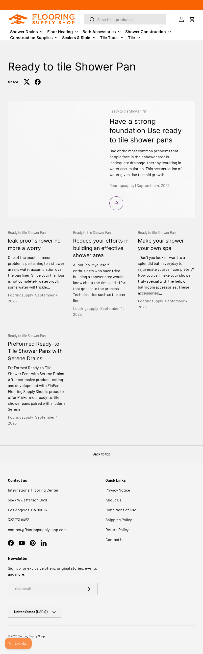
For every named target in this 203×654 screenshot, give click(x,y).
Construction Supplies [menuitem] (31, 37)
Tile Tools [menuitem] (109, 37)
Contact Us (115, 539)
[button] (192, 19)
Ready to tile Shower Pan (128, 111)
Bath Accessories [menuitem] (99, 31)
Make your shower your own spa (161, 244)
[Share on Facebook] (37, 81)
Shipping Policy (118, 519)
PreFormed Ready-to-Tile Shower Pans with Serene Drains (35, 350)
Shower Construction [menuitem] (145, 31)
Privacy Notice (117, 490)
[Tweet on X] (26, 81)
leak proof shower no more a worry (34, 244)
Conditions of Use (120, 509)
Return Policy (116, 529)
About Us (113, 499)
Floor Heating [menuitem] (60, 31)
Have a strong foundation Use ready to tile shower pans (145, 130)
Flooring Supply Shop (31, 636)
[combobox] (125, 19)
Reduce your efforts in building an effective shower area (100, 247)
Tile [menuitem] (131, 37)
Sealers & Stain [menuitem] (76, 37)
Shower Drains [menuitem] (24, 31)
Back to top (101, 454)
